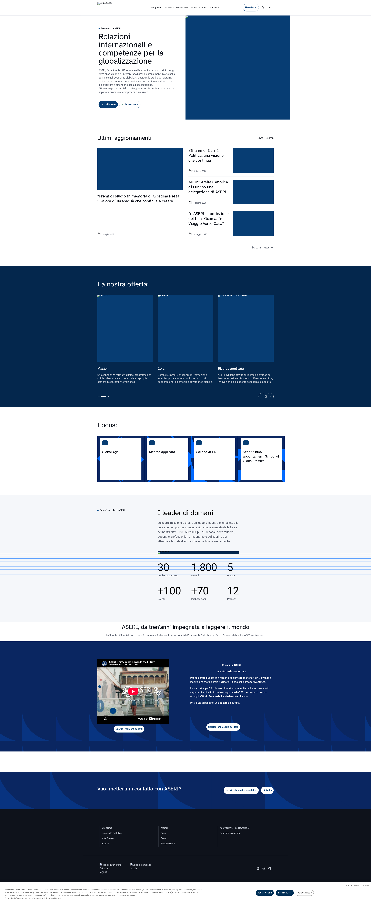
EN (270, 8)
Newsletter (251, 7)
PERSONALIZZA (305, 893)
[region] (185, 891)
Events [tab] (270, 137)
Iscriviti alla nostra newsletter (241, 790)
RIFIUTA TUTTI (284, 893)
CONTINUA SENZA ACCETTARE (357, 886)
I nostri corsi (132, 104)
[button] (262, 396)
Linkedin (267, 790)
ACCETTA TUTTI (265, 893)
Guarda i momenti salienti (129, 729)
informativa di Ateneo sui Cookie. (48, 898)
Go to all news (260, 247)
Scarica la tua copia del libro (223, 727)
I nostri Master (108, 104)
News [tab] (260, 137)
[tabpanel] (185, 195)
